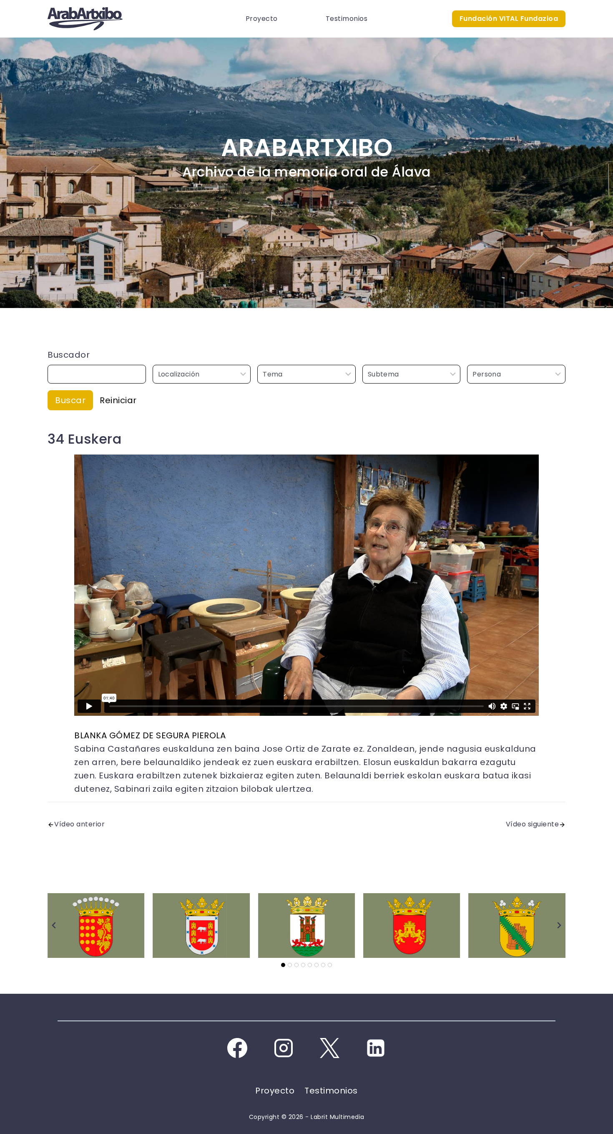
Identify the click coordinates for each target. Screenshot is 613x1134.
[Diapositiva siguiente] (558, 925)
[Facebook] (237, 1048)
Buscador (69, 355)
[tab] (283, 965)
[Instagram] (284, 1048)
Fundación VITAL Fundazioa (509, 18)
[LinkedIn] (376, 1048)
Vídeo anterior (79, 824)
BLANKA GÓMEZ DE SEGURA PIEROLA (150, 735)
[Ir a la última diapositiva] (54, 925)
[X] (329, 1048)
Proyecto (262, 18)
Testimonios (347, 18)
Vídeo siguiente (532, 824)
